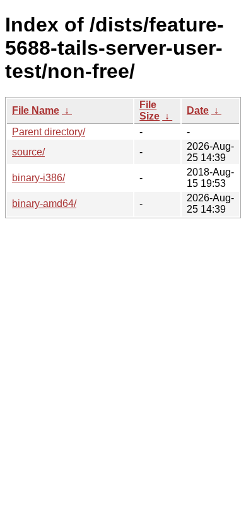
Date (198, 110)
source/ (28, 152)
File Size (149, 110)
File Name (35, 110)
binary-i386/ (38, 177)
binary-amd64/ (44, 203)
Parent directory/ (48, 131)
